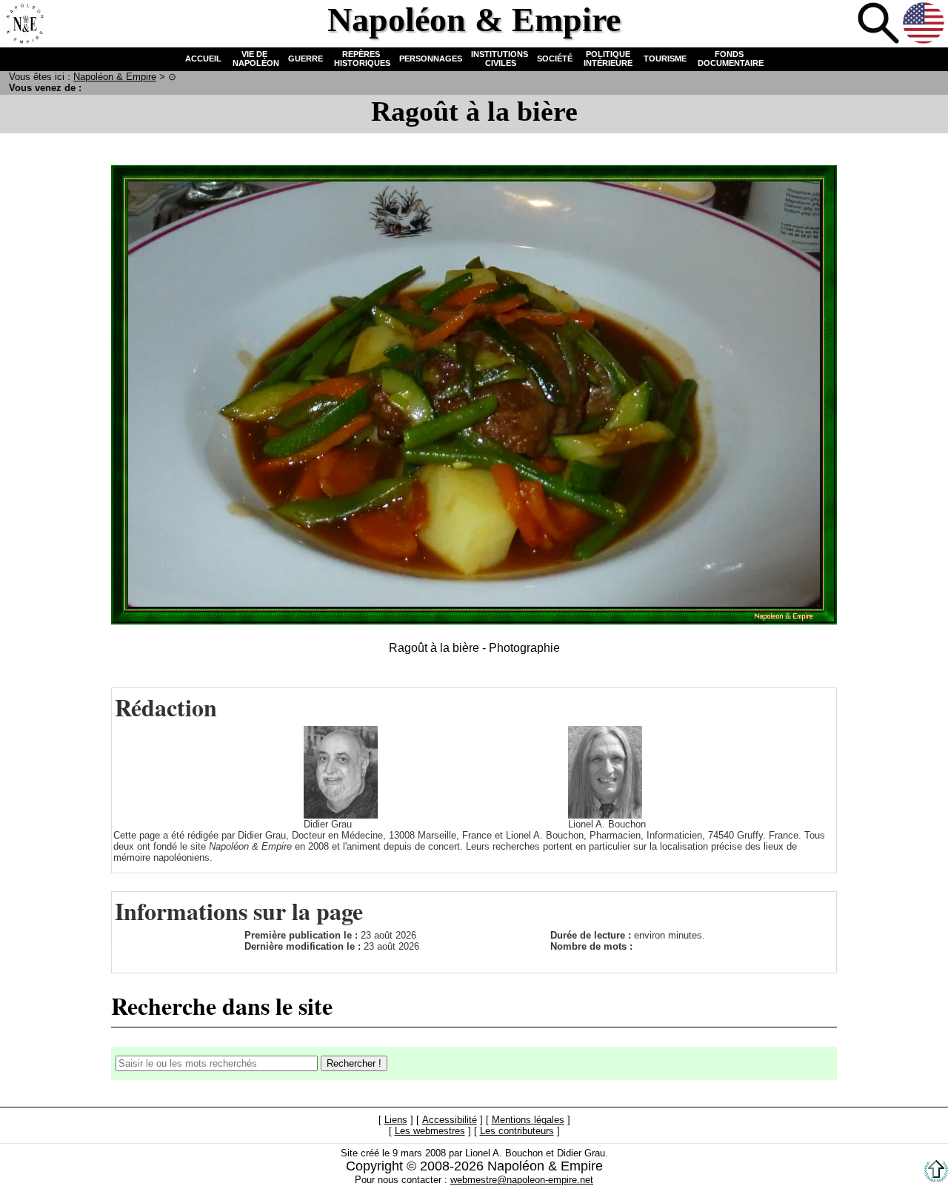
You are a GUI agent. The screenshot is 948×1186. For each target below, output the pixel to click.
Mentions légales (528, 1120)
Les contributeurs (517, 1131)
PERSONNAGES (430, 58)
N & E (114, 76)
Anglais (923, 23)
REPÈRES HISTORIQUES (361, 58)
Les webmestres (430, 1131)
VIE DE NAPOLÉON (254, 58)
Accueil (23, 23)
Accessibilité (449, 1120)
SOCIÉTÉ (555, 58)
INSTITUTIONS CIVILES (499, 58)
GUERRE (305, 58)
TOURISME (665, 58)
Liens (395, 1120)
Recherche (878, 23)
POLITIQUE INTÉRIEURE (608, 58)
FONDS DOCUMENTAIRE (729, 58)
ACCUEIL (203, 58)
